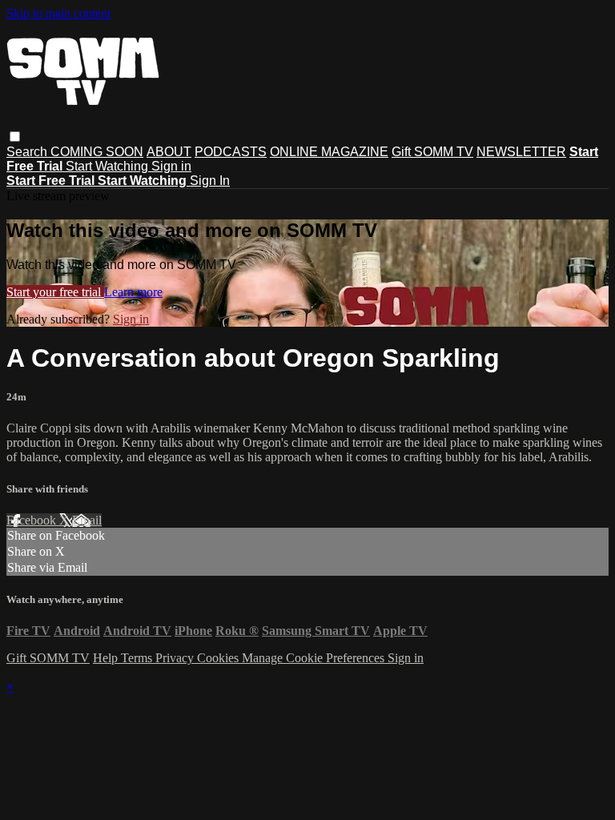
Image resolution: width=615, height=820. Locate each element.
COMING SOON (96, 152)
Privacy (176, 658)
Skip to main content (58, 13)
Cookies (219, 658)
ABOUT (169, 152)
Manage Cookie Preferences (315, 658)
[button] (15, 136)
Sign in (171, 166)
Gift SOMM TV (432, 152)
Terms (138, 658)
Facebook (32, 520)
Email (87, 520)
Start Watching (108, 166)
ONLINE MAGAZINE (329, 152)
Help (107, 658)
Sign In (210, 180)
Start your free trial (55, 292)
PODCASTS (231, 152)
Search (28, 152)
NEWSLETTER (521, 152)
